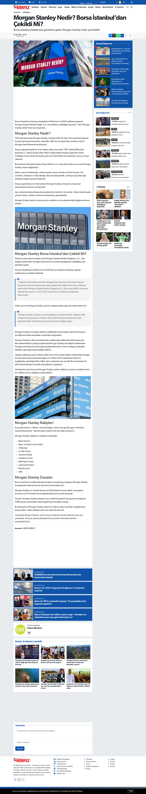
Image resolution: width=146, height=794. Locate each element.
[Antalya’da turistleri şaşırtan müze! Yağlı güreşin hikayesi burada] (27, 652)
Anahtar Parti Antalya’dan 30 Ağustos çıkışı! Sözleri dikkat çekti (78, 686)
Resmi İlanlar (107, 7)
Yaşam (67, 7)
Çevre (114, 129)
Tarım (88, 764)
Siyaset (44, 7)
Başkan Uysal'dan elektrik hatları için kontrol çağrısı (121, 155)
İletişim (112, 766)
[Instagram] (23, 779)
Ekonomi (52, 7)
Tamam (131, 791)
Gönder (20, 748)
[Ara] (128, 7)
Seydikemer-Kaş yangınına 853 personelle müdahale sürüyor (120, 133)
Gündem (35, 7)
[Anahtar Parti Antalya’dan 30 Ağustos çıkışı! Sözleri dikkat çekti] (78, 675)
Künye (88, 769)
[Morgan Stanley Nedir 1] (53, 228)
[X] (19, 779)
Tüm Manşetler (62, 769)
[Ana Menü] (132, 7)
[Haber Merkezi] (20, 629)
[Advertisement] (53, 103)
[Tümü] (130, 113)
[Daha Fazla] (122, 35)
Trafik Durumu (61, 764)
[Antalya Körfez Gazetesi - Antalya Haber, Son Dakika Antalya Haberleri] (21, 7)
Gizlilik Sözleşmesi (92, 766)
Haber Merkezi (34, 628)
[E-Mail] (29, 633)
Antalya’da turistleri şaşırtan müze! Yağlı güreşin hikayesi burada (26, 662)
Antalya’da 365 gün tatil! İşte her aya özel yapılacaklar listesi (52, 686)
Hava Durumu (61, 761)
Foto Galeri (21, 2)
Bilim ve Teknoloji (79, 7)
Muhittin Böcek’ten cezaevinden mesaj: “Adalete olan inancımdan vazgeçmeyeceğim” (120, 176)
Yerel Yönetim (117, 171)
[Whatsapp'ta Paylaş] (118, 35)
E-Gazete (119, 7)
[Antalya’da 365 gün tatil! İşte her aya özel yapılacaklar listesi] (53, 675)
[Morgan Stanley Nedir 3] (53, 397)
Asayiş (90, 7)
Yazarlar (44, 2)
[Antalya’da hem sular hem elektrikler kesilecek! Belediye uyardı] (78, 652)
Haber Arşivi (61, 773)
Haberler (16, 12)
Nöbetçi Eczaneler (63, 759)
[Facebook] (15, 779)
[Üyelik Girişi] (131, 2)
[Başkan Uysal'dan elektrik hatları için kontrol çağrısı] (53, 652)
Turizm (112, 761)
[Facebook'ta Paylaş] (110, 35)
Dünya (98, 7)
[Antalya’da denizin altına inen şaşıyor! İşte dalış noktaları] (27, 675)
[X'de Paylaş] (114, 35)
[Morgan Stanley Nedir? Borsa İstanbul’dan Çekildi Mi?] (52, 64)
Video (33, 2)
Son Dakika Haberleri (64, 771)
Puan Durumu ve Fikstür (65, 766)
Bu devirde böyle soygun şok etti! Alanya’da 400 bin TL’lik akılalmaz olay (121, 144)
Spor (60, 7)
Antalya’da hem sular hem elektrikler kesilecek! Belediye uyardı (77, 662)
